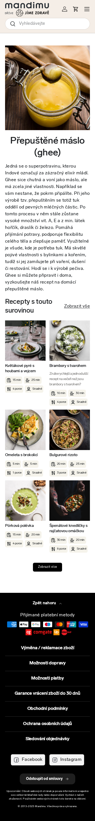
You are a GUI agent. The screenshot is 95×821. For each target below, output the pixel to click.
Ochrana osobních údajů (47, 724)
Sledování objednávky (47, 739)
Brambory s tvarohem (67, 366)
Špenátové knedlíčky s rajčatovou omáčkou (68, 528)
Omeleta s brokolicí (21, 455)
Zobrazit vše (77, 306)
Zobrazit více (47, 567)
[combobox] (47, 23)
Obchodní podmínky (47, 709)
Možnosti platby (47, 678)
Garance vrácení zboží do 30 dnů (47, 693)
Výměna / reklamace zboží (47, 648)
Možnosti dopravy (47, 663)
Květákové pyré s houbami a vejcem (20, 368)
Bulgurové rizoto (63, 455)
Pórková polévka (19, 526)
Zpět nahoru (45, 603)
